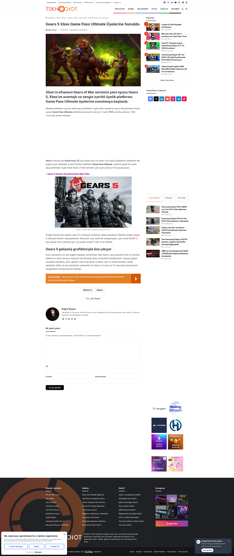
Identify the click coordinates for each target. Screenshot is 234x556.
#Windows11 (89, 2)
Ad (47, 366)
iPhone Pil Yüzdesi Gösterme (93, 506)
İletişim (139, 552)
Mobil (131, 9)
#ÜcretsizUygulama (103, 2)
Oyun (154, 9)
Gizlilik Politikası (159, 552)
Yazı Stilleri (50, 499)
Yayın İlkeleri (171, 552)
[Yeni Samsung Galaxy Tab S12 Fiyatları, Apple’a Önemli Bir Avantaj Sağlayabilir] (153, 242)
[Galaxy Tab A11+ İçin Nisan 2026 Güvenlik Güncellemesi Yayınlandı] (153, 230)
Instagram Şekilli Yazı (54, 521)
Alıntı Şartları (183, 552)
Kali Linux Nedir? (125, 525)
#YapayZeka (51, 2)
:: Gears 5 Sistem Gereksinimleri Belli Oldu (67, 174)
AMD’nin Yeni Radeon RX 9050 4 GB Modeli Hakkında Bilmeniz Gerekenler (174, 253)
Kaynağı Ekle (207, 550)
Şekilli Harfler (51, 517)
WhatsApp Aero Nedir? (127, 499)
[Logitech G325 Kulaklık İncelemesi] (153, 27)
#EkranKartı (77, 2)
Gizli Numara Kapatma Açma (93, 499)
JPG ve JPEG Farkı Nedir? (129, 517)
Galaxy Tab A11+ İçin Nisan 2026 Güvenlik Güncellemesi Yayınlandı (174, 230)
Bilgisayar (142, 9)
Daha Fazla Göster (167, 80)
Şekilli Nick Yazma (53, 514)
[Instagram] (71, 319)
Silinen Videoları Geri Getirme (93, 502)
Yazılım (164, 9)
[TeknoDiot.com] (61, 9)
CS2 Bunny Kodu (52, 506)
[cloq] (88, 552)
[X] (66, 319)
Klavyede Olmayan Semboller (57, 525)
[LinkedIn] (69, 319)
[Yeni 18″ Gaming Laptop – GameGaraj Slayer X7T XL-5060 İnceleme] (153, 45)
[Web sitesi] (63, 319)
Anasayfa (51, 18)
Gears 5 (88, 290)
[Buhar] (74, 319)
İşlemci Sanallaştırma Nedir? (130, 495)
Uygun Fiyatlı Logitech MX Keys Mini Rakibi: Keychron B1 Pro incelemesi (174, 69)
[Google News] (93, 298)
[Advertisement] (93, 137)
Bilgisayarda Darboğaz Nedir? (130, 514)
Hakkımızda (147, 552)
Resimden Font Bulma (90, 517)
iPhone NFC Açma (53, 495)
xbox (100, 290)
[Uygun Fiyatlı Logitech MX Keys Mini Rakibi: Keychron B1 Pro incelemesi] (153, 69)
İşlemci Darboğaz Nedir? (128, 502)
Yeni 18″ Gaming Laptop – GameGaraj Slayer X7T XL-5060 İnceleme (173, 45)
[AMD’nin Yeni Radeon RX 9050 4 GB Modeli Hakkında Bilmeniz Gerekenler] (153, 253)
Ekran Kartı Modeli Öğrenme (93, 495)
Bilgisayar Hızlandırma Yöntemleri (95, 514)
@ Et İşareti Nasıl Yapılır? (92, 525)
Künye (132, 552)
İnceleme (120, 9)
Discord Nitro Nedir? (127, 506)
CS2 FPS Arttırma (52, 510)
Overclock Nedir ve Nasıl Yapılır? (131, 521)
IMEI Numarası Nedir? (127, 510)
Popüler (168, 198)
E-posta (49, 377)
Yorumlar (181, 198)
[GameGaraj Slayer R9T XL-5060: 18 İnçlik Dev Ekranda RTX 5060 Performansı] (153, 57)
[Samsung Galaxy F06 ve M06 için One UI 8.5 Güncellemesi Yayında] (153, 209)
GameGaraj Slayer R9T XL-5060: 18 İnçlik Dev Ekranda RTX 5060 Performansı (173, 57)
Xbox (64, 18)
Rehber (175, 9)
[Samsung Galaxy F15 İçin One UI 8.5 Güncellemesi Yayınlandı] (153, 221)
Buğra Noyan (52, 30)
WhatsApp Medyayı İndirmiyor (94, 521)
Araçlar (116, 2)
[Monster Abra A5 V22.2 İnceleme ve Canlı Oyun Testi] (153, 36)
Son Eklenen (154, 198)
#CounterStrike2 (64, 2)
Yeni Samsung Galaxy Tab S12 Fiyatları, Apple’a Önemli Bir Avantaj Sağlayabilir (174, 241)
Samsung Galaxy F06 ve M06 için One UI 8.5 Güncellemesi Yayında (174, 209)
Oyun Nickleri (51, 502)
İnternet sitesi (100, 377)
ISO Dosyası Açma (89, 510)
